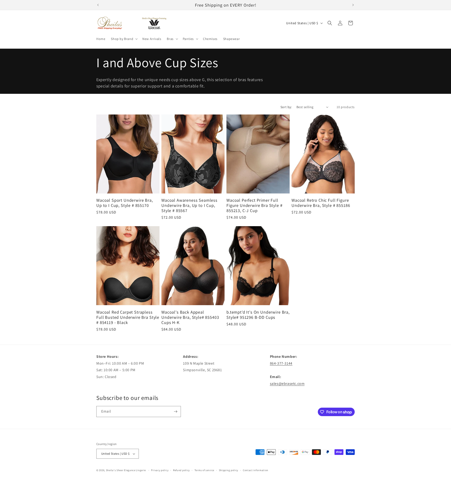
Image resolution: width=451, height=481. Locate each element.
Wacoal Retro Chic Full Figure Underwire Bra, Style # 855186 (321, 202)
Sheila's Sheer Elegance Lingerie (126, 470)
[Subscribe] (175, 411)
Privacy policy (159, 470)
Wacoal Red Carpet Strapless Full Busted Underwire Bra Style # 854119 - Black (127, 317)
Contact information (255, 470)
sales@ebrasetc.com (287, 383)
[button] (124, 39)
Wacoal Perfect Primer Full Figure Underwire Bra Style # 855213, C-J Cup (254, 205)
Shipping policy (228, 470)
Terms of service (204, 470)
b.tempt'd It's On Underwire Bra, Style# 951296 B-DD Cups (258, 314)
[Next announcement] (353, 4)
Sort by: (286, 107)
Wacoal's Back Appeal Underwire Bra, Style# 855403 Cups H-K (190, 317)
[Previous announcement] (98, 4)
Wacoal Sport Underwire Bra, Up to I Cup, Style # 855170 (124, 202)
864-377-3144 (281, 363)
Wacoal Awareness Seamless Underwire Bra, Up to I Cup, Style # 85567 (189, 205)
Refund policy (181, 470)
